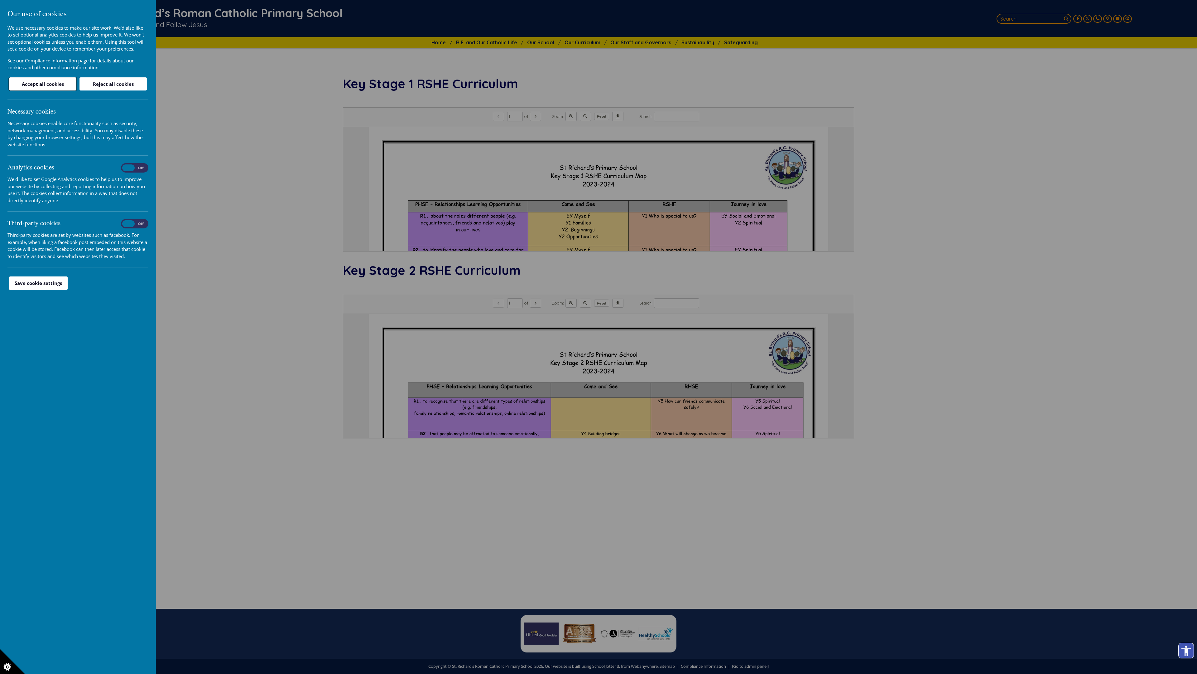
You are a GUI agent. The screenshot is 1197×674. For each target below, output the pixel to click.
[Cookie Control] (12, 661)
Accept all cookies (43, 84)
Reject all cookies (113, 84)
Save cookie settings (38, 283)
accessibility (1186, 651)
